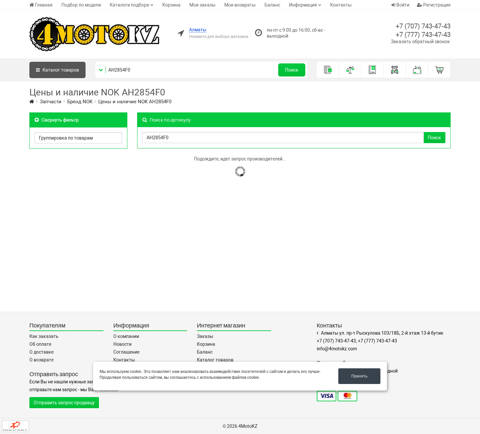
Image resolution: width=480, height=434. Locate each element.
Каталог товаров (215, 359)
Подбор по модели (81, 5)
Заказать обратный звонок (420, 41)
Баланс (272, 5)
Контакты (341, 5)
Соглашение (126, 352)
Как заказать (43, 336)
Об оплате (40, 344)
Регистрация (436, 5)
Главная (44, 5)
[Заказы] (328, 70)
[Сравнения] (350, 70)
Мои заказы (202, 5)
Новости (122, 344)
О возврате (41, 359)
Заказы (205, 336)
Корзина (171, 5)
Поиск (291, 70)
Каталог (60, 70)
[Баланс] (417, 70)
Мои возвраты (240, 5)
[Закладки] (372, 70)
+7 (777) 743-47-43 (423, 34)
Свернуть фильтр (59, 120)
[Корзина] (439, 70)
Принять (359, 376)
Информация (303, 5)
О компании (126, 336)
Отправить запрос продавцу (64, 402)
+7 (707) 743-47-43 (423, 26)
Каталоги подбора (129, 5)
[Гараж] (395, 70)
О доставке (41, 352)
